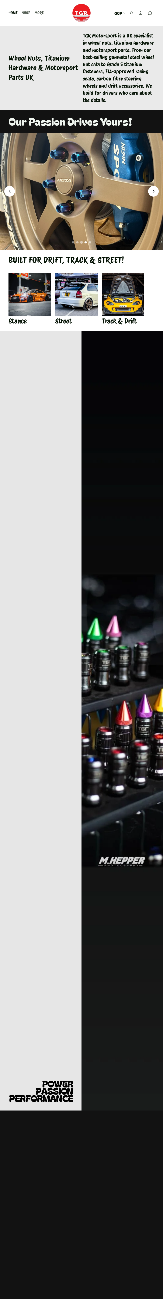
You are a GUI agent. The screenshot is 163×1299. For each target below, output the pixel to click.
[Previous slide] (9, 191)
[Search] (131, 13)
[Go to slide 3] (81, 242)
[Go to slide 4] (85, 242)
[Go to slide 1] (73, 242)
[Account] (140, 13)
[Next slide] (153, 191)
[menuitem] (39, 13)
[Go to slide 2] (77, 242)
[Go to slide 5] (90, 242)
